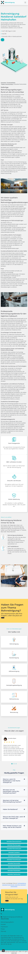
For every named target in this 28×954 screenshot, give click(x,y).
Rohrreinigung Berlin (7, 922)
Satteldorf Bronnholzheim (14, 841)
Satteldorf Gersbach (14, 852)
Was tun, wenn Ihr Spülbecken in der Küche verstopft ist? (11, 780)
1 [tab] (12, 763)
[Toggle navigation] (25, 2)
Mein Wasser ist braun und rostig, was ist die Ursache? (12, 826)
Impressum (4, 926)
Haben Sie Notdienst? (10, 809)
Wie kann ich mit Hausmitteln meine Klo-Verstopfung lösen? (11, 791)
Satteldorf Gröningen (14, 856)
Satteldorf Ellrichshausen (14, 848)
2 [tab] (14, 763)
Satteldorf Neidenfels (14, 867)
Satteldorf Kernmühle (14, 863)
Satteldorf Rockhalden (14, 870)
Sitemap (3, 931)
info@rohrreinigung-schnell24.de (12, 917)
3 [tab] (16, 763)
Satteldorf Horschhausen (14, 859)
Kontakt (3, 924)
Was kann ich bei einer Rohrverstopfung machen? (12, 801)
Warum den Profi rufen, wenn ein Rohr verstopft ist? (13, 817)
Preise (3, 929)
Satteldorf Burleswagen (14, 845)
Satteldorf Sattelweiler (14, 874)
